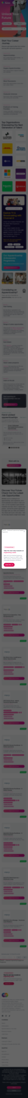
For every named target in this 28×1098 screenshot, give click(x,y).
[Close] (24, 531)
